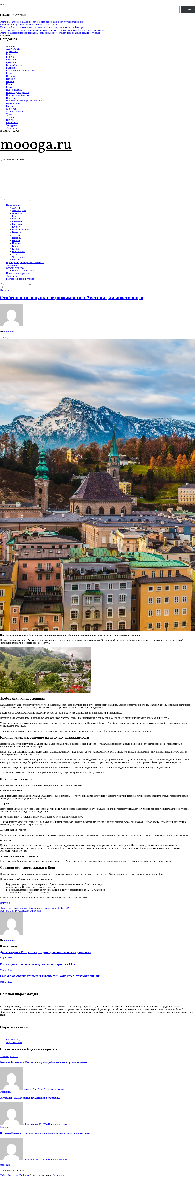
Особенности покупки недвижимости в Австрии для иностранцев (71, 297)
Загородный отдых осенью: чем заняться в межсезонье (28, 24)
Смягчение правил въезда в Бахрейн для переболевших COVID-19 (34, 908)
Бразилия (11, 62)
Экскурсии (12, 128)
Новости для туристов (17, 92)
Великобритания (14, 65)
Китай (9, 87)
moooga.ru (36, 145)
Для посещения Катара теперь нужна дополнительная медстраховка (45, 952)
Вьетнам (10, 68)
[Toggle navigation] (1, 197)
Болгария (11, 59)
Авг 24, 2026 (41, 1159)
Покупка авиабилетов (17, 95)
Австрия (10, 46)
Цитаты (10, 119)
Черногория (12, 122)
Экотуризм (11, 125)
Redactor (28, 1089)
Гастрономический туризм (20, 70)
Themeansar (58, 1175)
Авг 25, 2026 (41, 1124)
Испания (10, 78)
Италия (10, 81)
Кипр (9, 84)
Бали (8, 54)
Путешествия (13, 103)
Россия (9, 106)
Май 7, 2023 (6, 958)
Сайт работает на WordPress (14, 1175)
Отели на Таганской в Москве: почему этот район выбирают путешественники (41, 22)
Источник (5, 903)
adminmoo (8, 331)
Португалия (12, 98)
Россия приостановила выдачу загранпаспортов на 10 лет (38, 964)
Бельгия (10, 57)
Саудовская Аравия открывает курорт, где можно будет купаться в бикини (50, 975)
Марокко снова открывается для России (20, 910)
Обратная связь (14, 1042)
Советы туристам (15, 111)
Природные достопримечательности (25, 100)
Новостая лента (14, 89)
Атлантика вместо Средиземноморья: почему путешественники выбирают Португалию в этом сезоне (53, 30)
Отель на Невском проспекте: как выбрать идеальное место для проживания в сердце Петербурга (50, 32)
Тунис (9, 114)
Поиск (3, 4)
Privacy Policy (13, 1039)
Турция (10, 117)
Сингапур (11, 109)
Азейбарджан (13, 48)
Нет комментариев (56, 1089)
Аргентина (12, 51)
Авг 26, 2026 (40, 1089)
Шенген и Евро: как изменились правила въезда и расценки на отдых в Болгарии (42, 27)
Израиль (10, 76)
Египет (10, 73)
